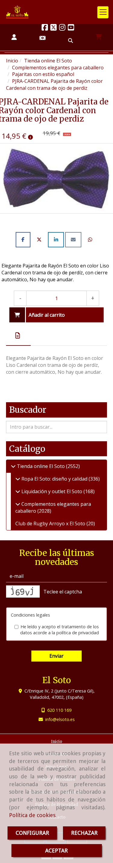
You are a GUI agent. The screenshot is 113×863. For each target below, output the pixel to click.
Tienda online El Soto (41, 466)
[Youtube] (71, 28)
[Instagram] (62, 28)
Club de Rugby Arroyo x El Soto (50, 523)
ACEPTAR (56, 850)
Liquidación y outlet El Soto (51, 491)
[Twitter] (53, 28)
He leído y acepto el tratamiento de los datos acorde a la (59, 630)
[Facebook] (45, 28)
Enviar (56, 656)
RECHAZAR (84, 833)
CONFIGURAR (32, 833)
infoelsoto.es (60, 719)
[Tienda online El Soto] (13, 466)
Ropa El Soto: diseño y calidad (54, 478)
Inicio (56, 741)
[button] (14, 37)
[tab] (18, 335)
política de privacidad (77, 632)
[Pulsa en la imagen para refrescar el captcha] (22, 591)
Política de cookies (32, 815)
